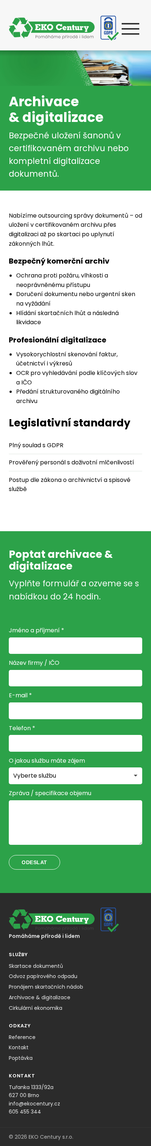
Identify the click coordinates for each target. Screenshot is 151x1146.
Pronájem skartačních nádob (46, 986)
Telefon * (22, 728)
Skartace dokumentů (36, 966)
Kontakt (19, 1047)
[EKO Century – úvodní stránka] (64, 28)
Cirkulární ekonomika (35, 1008)
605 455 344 (25, 1111)
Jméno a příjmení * (36, 630)
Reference (22, 1037)
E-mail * (20, 695)
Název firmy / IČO (34, 663)
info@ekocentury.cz (34, 1103)
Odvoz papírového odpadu (43, 976)
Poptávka (21, 1058)
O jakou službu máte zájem (47, 760)
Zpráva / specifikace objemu (50, 793)
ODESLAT (34, 862)
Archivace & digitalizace (39, 997)
